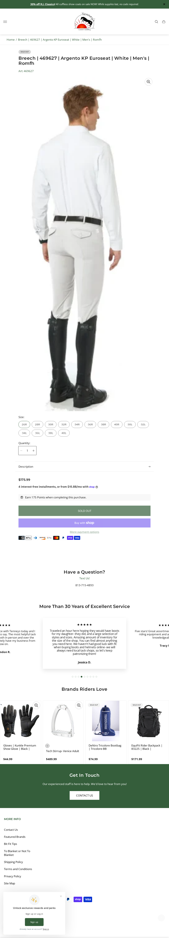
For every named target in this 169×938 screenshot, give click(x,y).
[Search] (156, 21)
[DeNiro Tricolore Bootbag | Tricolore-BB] (105, 721)
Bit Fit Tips (10, 844)
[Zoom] (148, 81)
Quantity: (24, 443)
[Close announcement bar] (164, 4)
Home (11, 39)
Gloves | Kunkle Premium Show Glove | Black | (19, 747)
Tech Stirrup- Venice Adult (62, 751)
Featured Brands (14, 837)
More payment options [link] (84, 532)
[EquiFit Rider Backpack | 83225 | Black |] (148, 721)
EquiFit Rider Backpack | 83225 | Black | (146, 747)
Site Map (9, 883)
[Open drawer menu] (5, 21)
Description (25, 466)
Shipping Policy (13, 862)
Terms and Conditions (18, 869)
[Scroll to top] (161, 918)
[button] (72, 677)
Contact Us (84, 795)
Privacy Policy (12, 876)
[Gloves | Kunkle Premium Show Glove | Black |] (20, 721)
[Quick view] (36, 705)
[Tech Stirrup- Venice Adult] (63, 721)
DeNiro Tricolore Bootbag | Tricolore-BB (105, 747)
